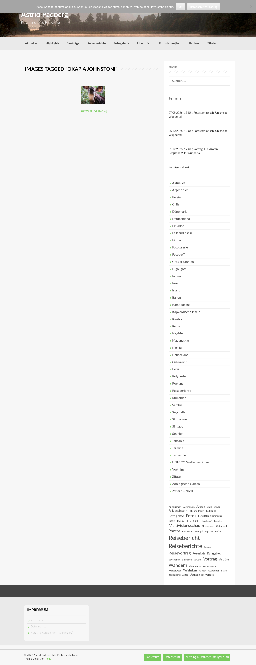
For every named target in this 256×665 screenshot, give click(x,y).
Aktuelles (31, 43)
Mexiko (177, 347)
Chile (175, 204)
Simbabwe (179, 419)
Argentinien (180, 190)
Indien (176, 276)
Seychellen (179, 412)
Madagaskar (180, 340)
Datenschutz (38, 626)
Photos (174, 531)
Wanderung (195, 566)
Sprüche (197, 560)
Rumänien (179, 398)
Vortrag (210, 559)
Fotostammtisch (170, 43)
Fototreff (178, 254)
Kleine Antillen (193, 521)
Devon (217, 507)
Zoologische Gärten (186, 484)
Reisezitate (198, 553)
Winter (202, 570)
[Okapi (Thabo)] (93, 95)
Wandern (178, 565)
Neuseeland (180, 355)
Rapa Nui (209, 531)
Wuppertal (213, 570)
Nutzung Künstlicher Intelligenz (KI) (52, 632)
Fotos (191, 516)
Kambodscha (181, 304)
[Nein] (251, 6)
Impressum (37, 620)
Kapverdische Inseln (186, 312)
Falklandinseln (182, 233)
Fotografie (176, 516)
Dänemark (179, 211)
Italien (176, 297)
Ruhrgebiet (214, 553)
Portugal (178, 383)
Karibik (177, 319)
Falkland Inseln (196, 511)
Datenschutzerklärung (204, 6)
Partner (194, 43)
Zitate (211, 43)
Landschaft (207, 521)
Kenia (176, 326)
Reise (218, 531)
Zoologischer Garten (178, 575)
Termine (177, 448)
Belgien (177, 197)
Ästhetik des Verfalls (202, 574)
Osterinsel (221, 526)
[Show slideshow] (93, 111)
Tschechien (180, 455)
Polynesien (179, 376)
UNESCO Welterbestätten (190, 462)
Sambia (177, 405)
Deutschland (181, 218)
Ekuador (178, 226)
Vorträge (73, 43)
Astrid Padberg (44, 14)
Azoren (200, 506)
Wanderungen (209, 566)
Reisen (207, 547)
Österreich (179, 362)
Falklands (211, 511)
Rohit (48, 659)
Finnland (178, 240)
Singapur (178, 426)
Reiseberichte (96, 43)
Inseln (176, 283)
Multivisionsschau (184, 526)
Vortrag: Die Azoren (206, 149)
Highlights (52, 43)
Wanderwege (175, 571)
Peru (175, 369)
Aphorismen (175, 507)
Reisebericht (184, 538)
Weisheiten (190, 570)
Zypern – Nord (182, 491)
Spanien (177, 433)
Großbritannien (183, 261)
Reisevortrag (180, 553)
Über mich (144, 43)
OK (180, 6)
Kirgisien (178, 333)
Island (176, 290)
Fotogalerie (121, 43)
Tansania (178, 441)
